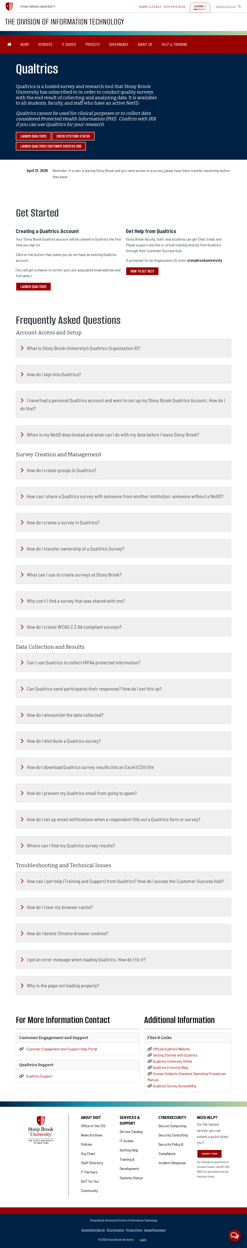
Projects (92, 44)
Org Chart (88, 1153)
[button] (234, 1236)
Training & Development (129, 1164)
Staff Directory (92, 1162)
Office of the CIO (93, 1125)
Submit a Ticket (150, 6)
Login (143, 1239)
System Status (174, 6)
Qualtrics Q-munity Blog (170, 1067)
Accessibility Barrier (93, 1230)
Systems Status (131, 1177)
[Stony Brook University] (9, 6)
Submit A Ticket (209, 1154)
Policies (86, 1144)
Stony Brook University (37, 6)
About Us (145, 44)
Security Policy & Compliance (171, 1149)
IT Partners (89, 1172)
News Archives (91, 1135)
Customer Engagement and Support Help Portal (61, 1049)
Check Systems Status (73, 136)
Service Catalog (131, 1131)
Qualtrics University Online (172, 1061)
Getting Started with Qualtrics (175, 1055)
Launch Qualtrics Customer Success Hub (50, 146)
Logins (199, 6)
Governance (119, 44)
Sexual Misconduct (155, 1230)
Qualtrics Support (39, 1076)
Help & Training (174, 44)
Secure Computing (172, 1125)
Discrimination (115, 1230)
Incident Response (172, 1162)
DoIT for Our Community (90, 1186)
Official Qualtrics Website (171, 1049)
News (24, 44)
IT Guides (69, 44)
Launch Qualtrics (33, 136)
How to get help (142, 271)
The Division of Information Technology (64, 21)
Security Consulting (173, 1135)
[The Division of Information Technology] (9, 44)
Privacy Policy (134, 1230)
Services (45, 44)
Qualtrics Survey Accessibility (174, 1086)
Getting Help (129, 1150)
